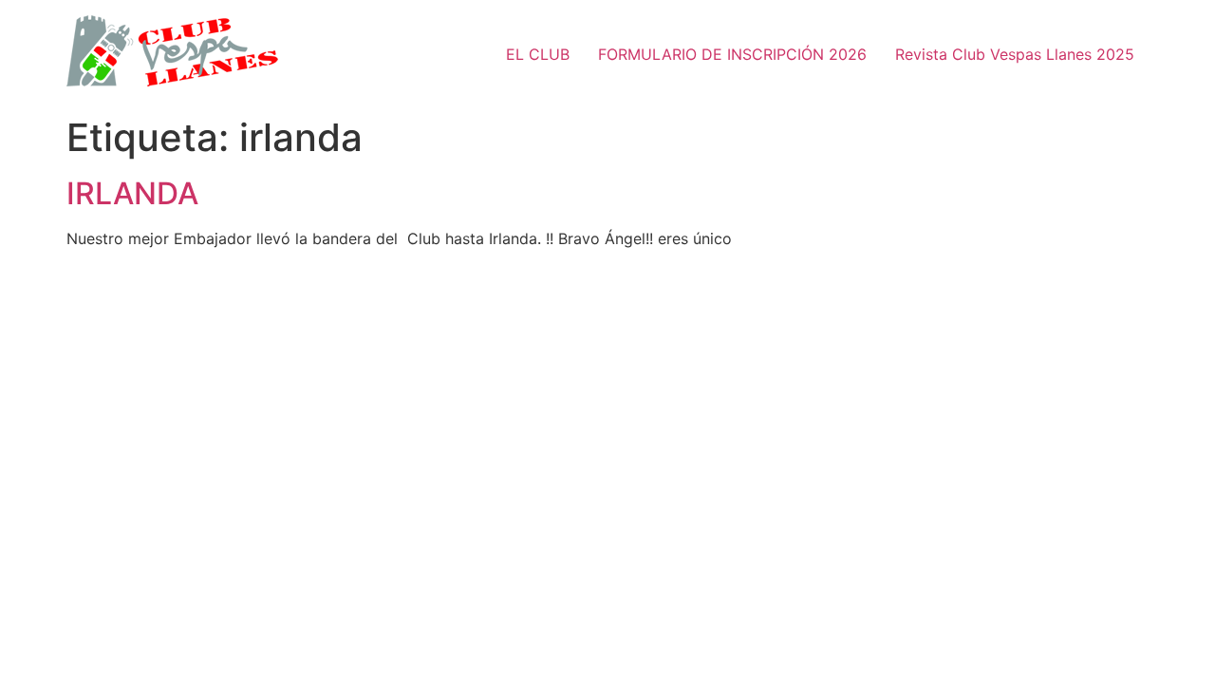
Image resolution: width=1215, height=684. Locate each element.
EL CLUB (538, 54)
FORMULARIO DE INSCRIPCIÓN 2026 (732, 54)
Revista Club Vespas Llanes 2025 (1014, 54)
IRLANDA (132, 193)
